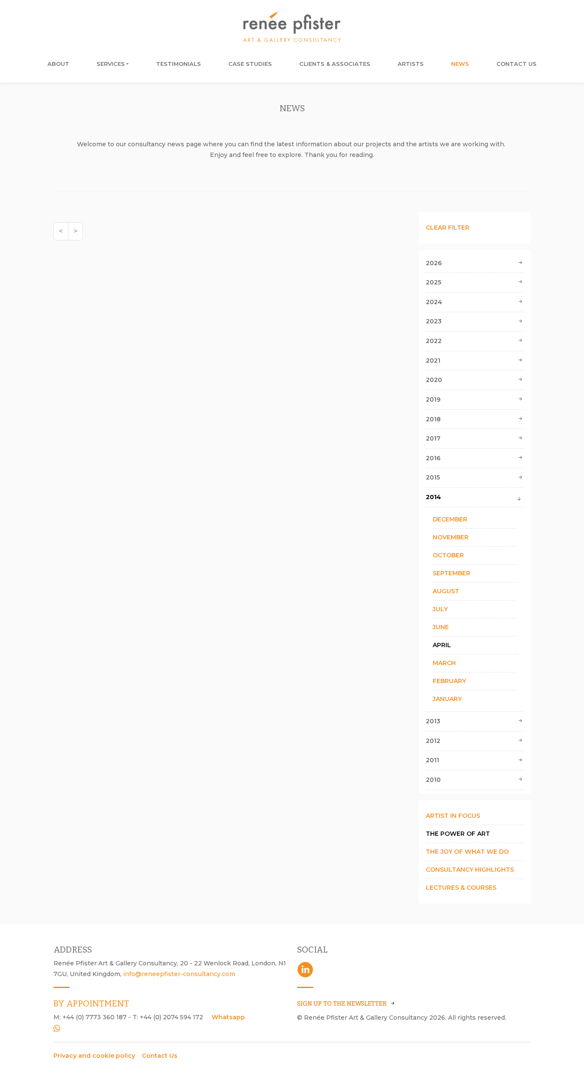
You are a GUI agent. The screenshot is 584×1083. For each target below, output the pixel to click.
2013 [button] (433, 721)
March (444, 663)
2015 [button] (433, 477)
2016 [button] (433, 458)
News (460, 63)
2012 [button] (433, 741)
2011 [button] (432, 760)
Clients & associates (334, 63)
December (450, 519)
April (442, 645)
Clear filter (447, 227)
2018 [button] (433, 419)
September (451, 573)
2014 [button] (433, 497)
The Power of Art (458, 833)
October (448, 555)
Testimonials (178, 63)
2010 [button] (433, 780)
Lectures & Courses (461, 887)
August (446, 591)
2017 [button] (433, 438)
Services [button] (111, 63)
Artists (411, 63)
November (451, 537)
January (447, 699)
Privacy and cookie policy (94, 1055)
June (441, 627)
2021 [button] (433, 360)
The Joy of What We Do (467, 851)
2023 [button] (434, 321)
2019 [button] (433, 399)
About (58, 63)
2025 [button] (433, 282)
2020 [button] (434, 380)
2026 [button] (434, 263)
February (449, 681)
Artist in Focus (453, 816)
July (440, 609)
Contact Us (516, 63)
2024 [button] (434, 302)
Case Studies (250, 63)
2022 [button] (434, 341)
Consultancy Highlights (470, 869)
